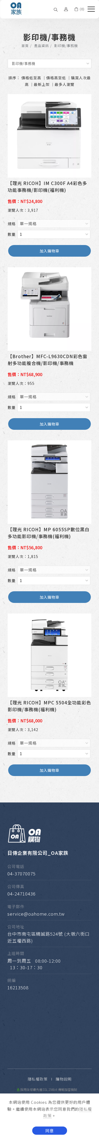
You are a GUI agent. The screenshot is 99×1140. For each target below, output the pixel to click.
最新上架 (42, 84)
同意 (49, 1130)
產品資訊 (41, 45)
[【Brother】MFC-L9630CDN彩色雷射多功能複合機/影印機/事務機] (49, 308)
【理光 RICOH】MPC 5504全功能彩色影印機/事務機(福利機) (49, 706)
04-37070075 (21, 873)
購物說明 (64, 1079)
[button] (55, 9)
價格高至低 (56, 77)
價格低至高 (31, 77)
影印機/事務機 (66, 45)
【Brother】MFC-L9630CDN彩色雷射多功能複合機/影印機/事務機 (47, 359)
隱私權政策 (38, 1079)
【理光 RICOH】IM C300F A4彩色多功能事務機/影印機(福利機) (47, 186)
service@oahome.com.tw (36, 913)
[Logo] (16, 7)
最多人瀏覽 (64, 84)
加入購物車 (49, 250)
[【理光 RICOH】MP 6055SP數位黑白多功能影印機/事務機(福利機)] (49, 481)
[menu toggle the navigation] (91, 9)
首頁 (25, 45)
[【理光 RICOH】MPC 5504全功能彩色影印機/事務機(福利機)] (49, 654)
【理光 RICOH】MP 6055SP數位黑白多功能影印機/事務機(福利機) (48, 532)
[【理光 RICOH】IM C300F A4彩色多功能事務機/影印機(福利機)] (49, 135)
